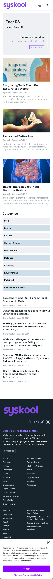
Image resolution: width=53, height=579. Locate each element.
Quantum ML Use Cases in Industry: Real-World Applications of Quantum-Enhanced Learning (26, 358)
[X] (42, 422)
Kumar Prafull (9, 305)
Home (9, 27)
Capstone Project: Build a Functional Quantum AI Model (25, 299)
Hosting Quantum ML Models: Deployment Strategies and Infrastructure (21, 373)
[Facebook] (31, 422)
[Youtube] (48, 422)
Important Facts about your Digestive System (21, 188)
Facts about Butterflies (18, 136)
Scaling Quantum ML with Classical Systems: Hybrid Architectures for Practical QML (24, 326)
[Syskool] (26, 410)
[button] (48, 542)
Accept (26, 568)
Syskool (6, 92)
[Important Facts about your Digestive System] (26, 171)
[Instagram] (36, 422)
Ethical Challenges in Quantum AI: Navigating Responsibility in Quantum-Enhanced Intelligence (24, 342)
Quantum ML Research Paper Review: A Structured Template (26, 312)
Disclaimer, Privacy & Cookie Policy (28, 575)
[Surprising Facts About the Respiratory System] (26, 70)
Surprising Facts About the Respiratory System (21, 86)
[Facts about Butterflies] (26, 121)
